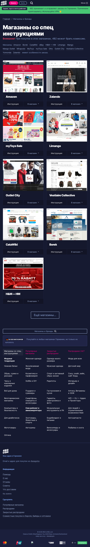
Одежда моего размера (53, 359)
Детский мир (74, 366)
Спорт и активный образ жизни (55, 374)
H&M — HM (51, 45)
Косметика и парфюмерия (32, 374)
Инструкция (13, 104)
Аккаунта (35, 461)
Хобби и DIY (31, 381)
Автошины (30, 427)
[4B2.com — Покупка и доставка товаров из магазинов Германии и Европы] (4, 3)
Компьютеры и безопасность (11, 409)
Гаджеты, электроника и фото (54, 400)
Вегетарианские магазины (11, 399)
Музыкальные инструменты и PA (55, 409)
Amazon (17, 45)
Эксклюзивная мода (32, 367)
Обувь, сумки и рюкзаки (11, 374)
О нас (5, 478)
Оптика (7, 435)
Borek (25, 45)
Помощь (7, 474)
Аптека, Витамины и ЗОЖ (76, 392)
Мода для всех (75, 358)
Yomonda (7, 52)
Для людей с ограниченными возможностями (75, 410)
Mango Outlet (9, 48)
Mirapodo (21, 48)
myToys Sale (41, 48)
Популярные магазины (31, 352)
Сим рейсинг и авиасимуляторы (34, 409)
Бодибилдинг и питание (54, 419)
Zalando (16, 52)
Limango (61, 45)
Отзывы (6, 482)
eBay (41, 45)
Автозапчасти (74, 418)
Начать (13, 3)
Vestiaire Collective (74, 48)
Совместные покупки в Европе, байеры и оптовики (27, 516)
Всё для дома (10, 391)
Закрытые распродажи (52, 352)
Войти (23, 3)
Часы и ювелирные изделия (9, 383)
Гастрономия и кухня (54, 392)
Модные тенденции (9, 359)
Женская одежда (33, 358)
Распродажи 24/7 (76, 351)
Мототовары (10, 427)
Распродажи (8, 508)
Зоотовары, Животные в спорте (31, 420)
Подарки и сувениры (31, 392)
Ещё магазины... (45, 315)
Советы (6, 485)
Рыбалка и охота (76, 427)
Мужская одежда (55, 366)
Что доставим (9, 489)
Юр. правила (7, 493)
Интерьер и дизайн (73, 382)
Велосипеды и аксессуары (53, 428)
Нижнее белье (10, 366)
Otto (51, 48)
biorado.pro (50, 536)
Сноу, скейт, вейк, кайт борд (76, 374)
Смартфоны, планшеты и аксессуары (31, 400)
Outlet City (59, 48)
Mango (70, 45)
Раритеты (51, 381)
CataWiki (34, 45)
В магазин (33, 104)
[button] (87, 3)
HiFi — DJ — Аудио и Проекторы (77, 399)
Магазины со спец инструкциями (12, 352)
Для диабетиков (11, 418)
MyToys (30, 48)
